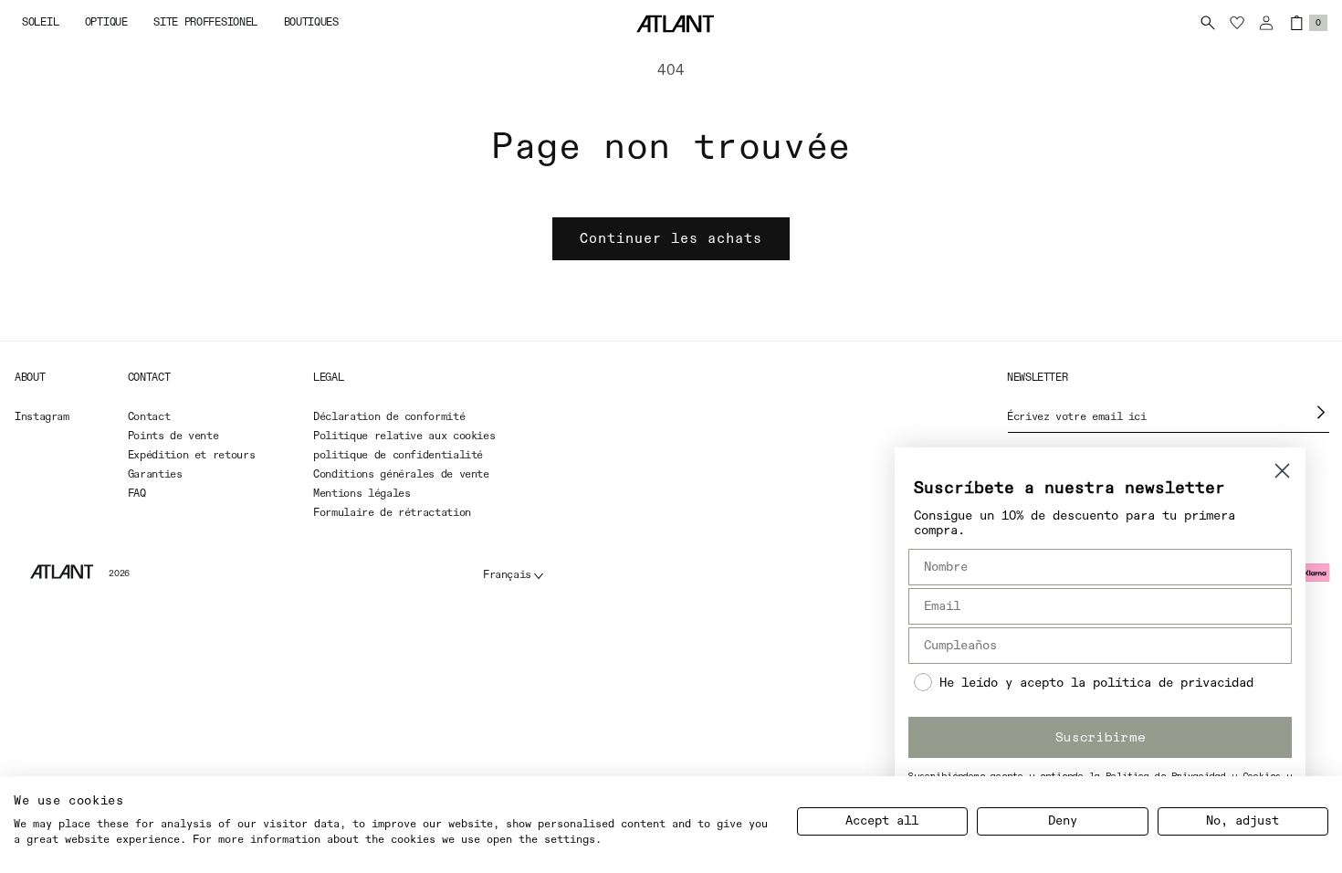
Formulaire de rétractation (392, 513)
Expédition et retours (191, 455)
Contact (149, 417)
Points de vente (173, 436)
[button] (40, 23)
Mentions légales (361, 494)
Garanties (155, 474)
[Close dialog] (1282, 471)
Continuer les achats (671, 239)
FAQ (137, 494)
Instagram (42, 417)
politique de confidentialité (398, 455)
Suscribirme (1100, 736)
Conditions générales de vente (401, 474)
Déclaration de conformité (389, 417)
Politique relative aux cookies (404, 436)
